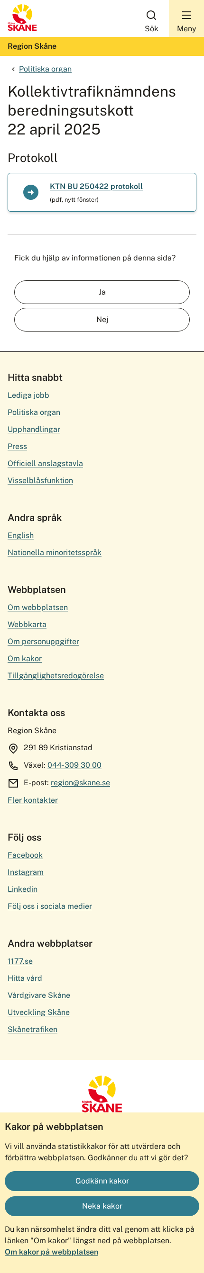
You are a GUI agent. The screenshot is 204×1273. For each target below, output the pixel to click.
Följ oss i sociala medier (50, 906)
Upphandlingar (34, 429)
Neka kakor (102, 1205)
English (21, 535)
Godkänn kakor (102, 1180)
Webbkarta (27, 624)
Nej (102, 319)
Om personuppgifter (43, 641)
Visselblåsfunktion (40, 480)
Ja (102, 291)
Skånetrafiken (32, 1029)
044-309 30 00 (74, 765)
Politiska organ (45, 68)
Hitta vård (25, 978)
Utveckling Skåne (39, 1012)
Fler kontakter (33, 800)
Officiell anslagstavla (45, 463)
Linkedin (22, 889)
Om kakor (25, 658)
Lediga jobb (28, 395)
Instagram (26, 872)
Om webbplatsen (38, 607)
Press (17, 446)
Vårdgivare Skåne (39, 995)
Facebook (25, 855)
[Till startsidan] (22, 28)
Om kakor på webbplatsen (51, 1251)
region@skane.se (80, 782)
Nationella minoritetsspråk (55, 552)
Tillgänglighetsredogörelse (56, 675)
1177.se (20, 961)
